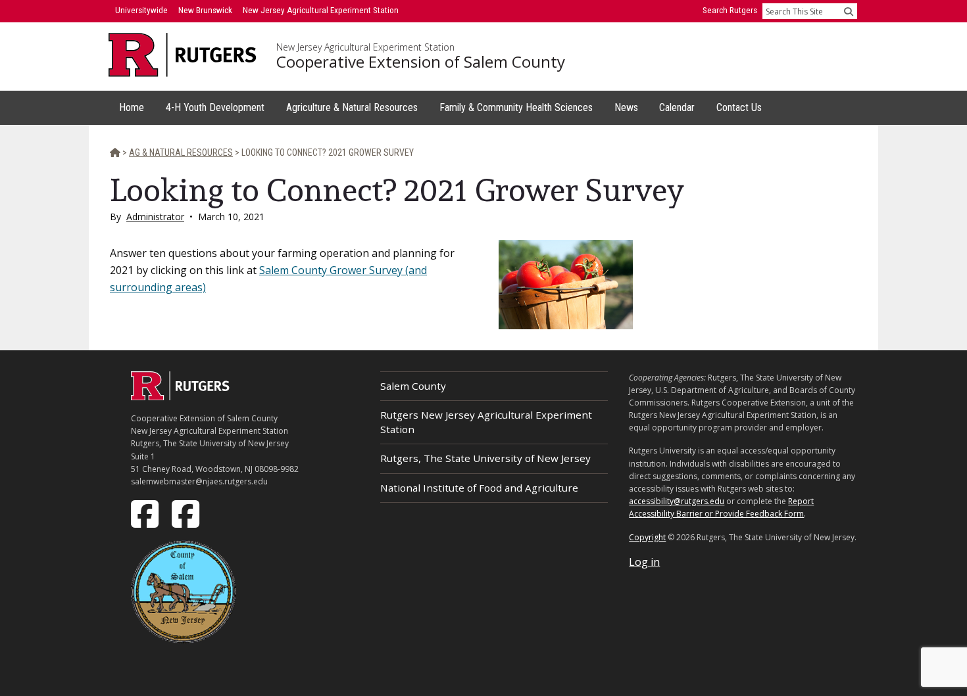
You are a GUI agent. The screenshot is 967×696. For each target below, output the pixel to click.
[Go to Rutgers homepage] (180, 396)
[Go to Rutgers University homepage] (182, 55)
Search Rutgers (730, 10)
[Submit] (848, 11)
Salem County (413, 385)
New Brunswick (205, 10)
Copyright (647, 537)
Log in (644, 562)
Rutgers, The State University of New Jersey (485, 458)
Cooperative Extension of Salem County (420, 62)
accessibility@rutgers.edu (676, 501)
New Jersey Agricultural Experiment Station (365, 47)
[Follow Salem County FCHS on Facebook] (146, 512)
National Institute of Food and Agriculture (479, 487)
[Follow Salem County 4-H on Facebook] (187, 512)
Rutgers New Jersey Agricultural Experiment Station (486, 421)
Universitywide (141, 10)
